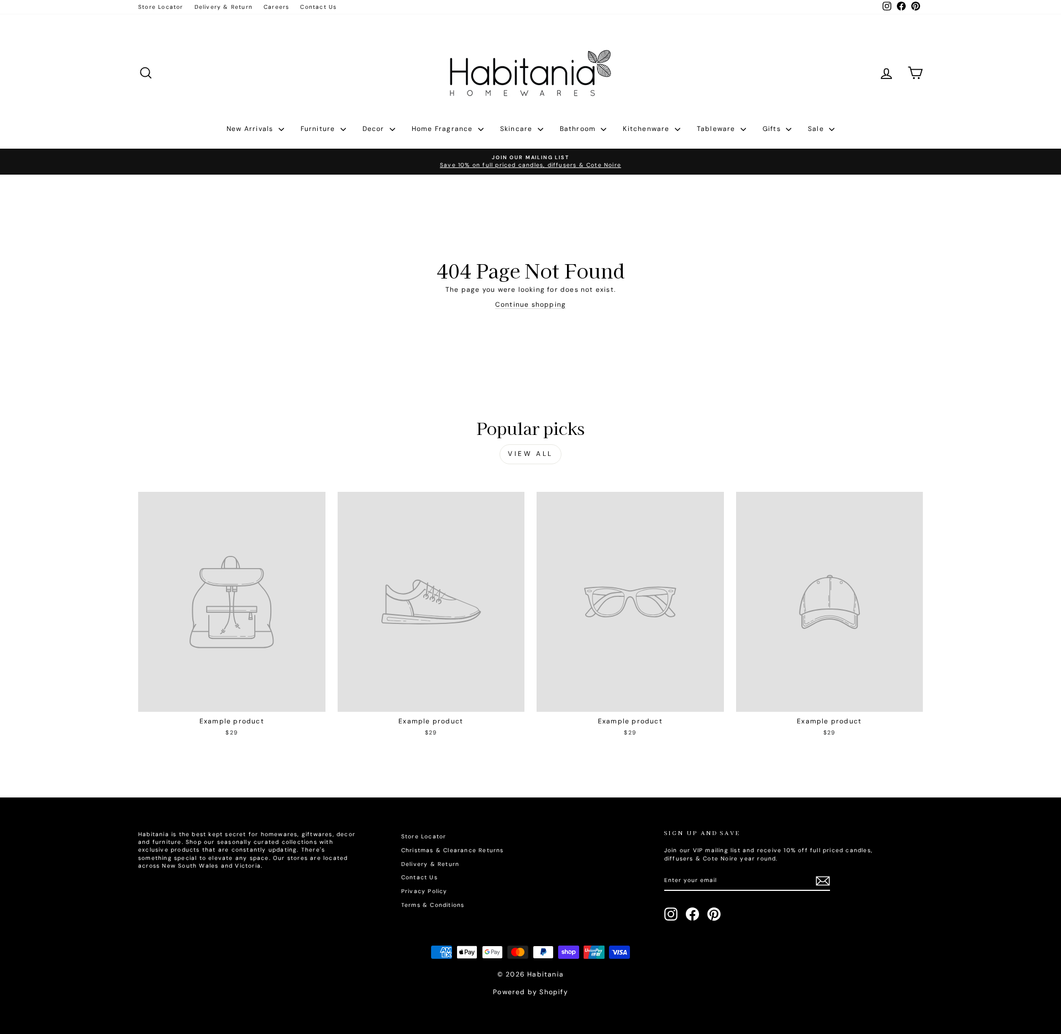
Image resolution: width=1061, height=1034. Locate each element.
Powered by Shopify (530, 992)
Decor (375, 128)
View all (530, 453)
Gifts (773, 128)
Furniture (319, 128)
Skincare (517, 128)
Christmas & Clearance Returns (452, 850)
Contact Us (318, 7)
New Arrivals (251, 128)
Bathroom (579, 128)
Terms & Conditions (433, 905)
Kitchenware (647, 128)
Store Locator (160, 7)
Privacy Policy (424, 891)
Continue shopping (530, 304)
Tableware (717, 128)
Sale (817, 128)
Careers (276, 7)
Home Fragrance (443, 128)
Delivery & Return (224, 7)
